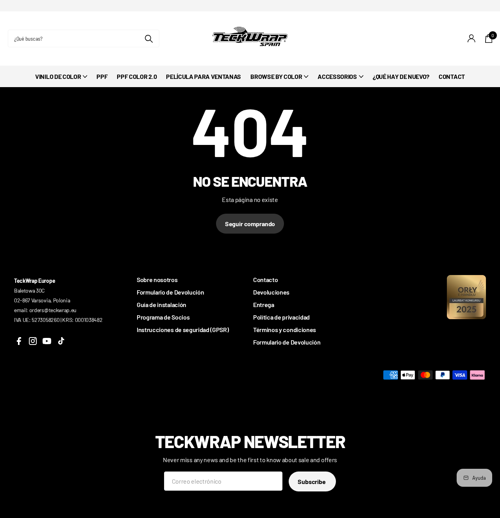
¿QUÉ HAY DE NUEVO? (401, 76)
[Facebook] (18, 341)
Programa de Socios (163, 317)
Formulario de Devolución (170, 292)
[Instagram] (33, 341)
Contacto (265, 279)
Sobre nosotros (157, 279)
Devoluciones (271, 292)
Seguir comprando (250, 223)
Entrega (263, 304)
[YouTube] (47, 341)
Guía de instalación (161, 304)
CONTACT (452, 76)
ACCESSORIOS (337, 76)
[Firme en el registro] (472, 38)
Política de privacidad (281, 317)
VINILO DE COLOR (58, 76)
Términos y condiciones (284, 329)
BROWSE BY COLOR (276, 76)
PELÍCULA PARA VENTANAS (203, 76)
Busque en (148, 38)
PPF (101, 76)
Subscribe (312, 481)
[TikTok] (61, 341)
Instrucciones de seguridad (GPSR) (183, 329)
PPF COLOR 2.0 (137, 76)
